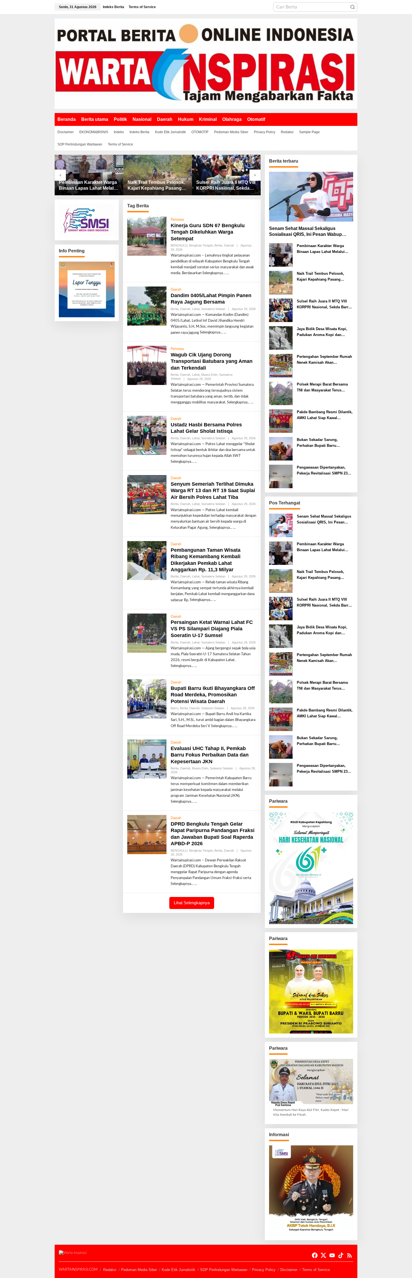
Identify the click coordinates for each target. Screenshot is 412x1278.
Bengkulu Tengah (201, 245)
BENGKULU (179, 245)
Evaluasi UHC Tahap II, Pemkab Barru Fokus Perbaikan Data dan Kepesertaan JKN (210, 755)
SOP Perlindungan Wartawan (223, 1270)
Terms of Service (316, 1270)
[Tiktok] (340, 1255)
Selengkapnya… (213, 273)
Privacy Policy (264, 1270)
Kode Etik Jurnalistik (178, 1270)
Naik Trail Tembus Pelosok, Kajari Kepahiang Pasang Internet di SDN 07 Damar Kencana (87, 185)
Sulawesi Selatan (212, 708)
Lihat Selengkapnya (192, 902)
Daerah (229, 245)
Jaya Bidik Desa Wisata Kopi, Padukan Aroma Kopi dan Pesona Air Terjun (225, 185)
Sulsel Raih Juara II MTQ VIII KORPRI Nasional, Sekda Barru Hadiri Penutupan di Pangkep (157, 185)
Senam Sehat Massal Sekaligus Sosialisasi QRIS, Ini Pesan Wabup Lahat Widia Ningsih (305, 232)
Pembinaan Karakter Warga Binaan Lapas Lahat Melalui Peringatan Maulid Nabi (321, 249)
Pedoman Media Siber (139, 1270)
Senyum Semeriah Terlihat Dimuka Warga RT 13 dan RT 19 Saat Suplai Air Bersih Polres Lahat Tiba (213, 490)
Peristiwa (177, 219)
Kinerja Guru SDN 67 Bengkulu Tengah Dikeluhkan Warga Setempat (208, 232)
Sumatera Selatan (213, 309)
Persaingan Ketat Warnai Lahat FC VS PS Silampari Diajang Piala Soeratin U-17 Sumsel (212, 628)
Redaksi (109, 1270)
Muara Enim (209, 374)
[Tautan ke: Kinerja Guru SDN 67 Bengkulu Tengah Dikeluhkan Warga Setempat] (146, 236)
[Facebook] (314, 1255)
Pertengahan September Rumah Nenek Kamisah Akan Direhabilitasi (324, 360)
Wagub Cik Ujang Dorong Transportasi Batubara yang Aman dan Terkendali (212, 361)
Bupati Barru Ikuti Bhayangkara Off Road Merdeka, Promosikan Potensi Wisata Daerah (213, 694)
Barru (174, 708)
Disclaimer (288, 1270)
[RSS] (349, 1255)
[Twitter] (323, 1255)
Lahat (196, 309)
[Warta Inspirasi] (206, 63)
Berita (218, 245)
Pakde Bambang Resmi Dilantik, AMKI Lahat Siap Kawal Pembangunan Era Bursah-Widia (325, 415)
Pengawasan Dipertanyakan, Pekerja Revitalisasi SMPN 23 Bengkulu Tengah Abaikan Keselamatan (322, 470)
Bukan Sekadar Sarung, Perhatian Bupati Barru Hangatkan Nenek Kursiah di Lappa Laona (321, 443)
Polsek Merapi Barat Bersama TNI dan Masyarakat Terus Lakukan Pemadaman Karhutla (323, 387)
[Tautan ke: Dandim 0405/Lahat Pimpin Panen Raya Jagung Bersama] (146, 306)
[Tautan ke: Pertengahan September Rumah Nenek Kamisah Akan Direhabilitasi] (281, 365)
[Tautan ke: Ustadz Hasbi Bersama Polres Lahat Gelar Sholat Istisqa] (146, 435)
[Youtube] (332, 1255)
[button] (352, 7)
